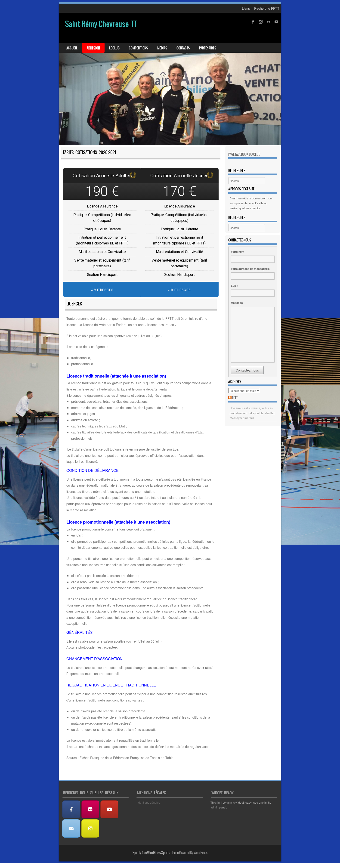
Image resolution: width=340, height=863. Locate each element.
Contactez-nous (247, 370)
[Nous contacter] (71, 828)
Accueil (71, 48)
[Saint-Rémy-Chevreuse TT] (170, 79)
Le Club (114, 48)
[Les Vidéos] (109, 809)
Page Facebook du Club (244, 154)
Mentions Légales (149, 802)
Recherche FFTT (266, 8)
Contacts (183, 48)
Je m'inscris (102, 289)
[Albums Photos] (90, 809)
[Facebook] (71, 809)
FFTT (235, 397)
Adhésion (93, 48)
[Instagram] (90, 828)
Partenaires (207, 48)
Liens (246, 8)
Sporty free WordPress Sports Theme (156, 852)
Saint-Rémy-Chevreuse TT (101, 24)
